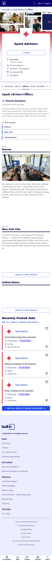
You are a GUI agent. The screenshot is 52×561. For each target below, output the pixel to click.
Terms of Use (26, 537)
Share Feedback (8, 486)
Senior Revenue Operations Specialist (20, 337)
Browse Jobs (7, 499)
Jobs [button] (17, 86)
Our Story (6, 443)
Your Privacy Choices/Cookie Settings (26, 541)
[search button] (34, 3)
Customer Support (10, 481)
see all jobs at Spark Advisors (25, 408)
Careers (5, 448)
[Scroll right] (50, 86)
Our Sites (6, 514)
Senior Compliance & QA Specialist (19, 390)
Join (39, 3)
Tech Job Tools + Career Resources (16, 495)
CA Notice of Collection (26, 545)
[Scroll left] (2, 86)
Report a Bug (7, 490)
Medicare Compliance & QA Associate (20, 363)
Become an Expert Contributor (15, 471)
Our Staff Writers (9, 452)
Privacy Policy (26, 533)
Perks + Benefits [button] (37, 86)
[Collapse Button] (46, 346)
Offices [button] (25, 86)
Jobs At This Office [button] (26, 275)
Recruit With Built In (10, 467)
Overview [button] (9, 86)
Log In (47, 3)
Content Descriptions (11, 457)
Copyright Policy (26, 529)
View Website (14, 75)
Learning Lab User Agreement (26, 522)
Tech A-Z (5, 503)
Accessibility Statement (26, 525)
